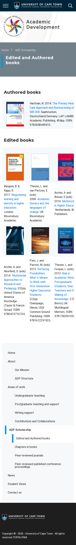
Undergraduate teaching (30, 395)
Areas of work (16, 387)
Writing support (24, 412)
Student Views (17, 484)
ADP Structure (24, 378)
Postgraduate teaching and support (37, 404)
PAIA (24, 537)
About (11, 361)
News (11, 475)
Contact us (15, 492)
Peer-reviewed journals (29, 455)
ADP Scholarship (20, 430)
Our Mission (22, 370)
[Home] (23, 517)
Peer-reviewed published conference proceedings (38, 465)
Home (11, 353)
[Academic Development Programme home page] (36, 26)
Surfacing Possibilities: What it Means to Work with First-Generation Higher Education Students (40, 281)
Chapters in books (26, 447)
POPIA (16, 537)
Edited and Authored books (33, 438)
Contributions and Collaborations (35, 421)
